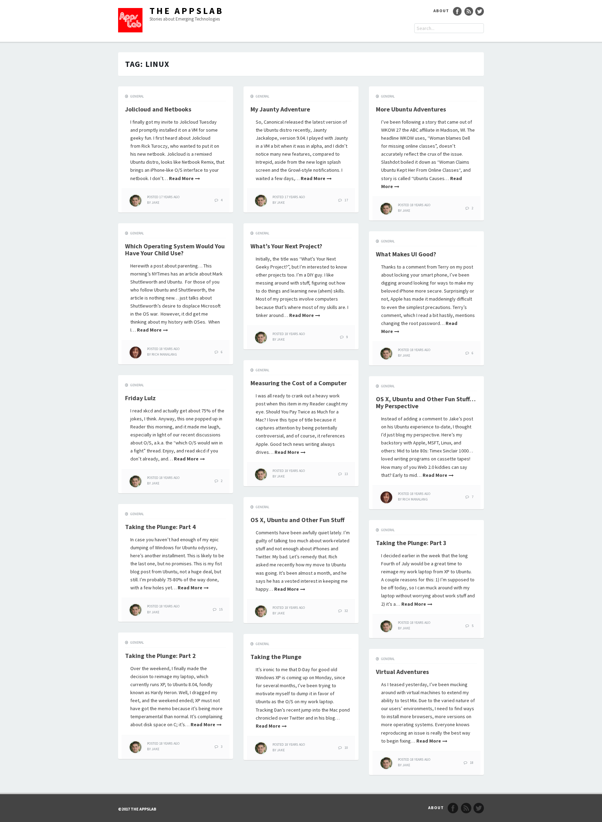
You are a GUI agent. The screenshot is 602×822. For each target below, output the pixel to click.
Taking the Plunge (275, 657)
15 (221, 609)
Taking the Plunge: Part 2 (160, 656)
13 (346, 474)
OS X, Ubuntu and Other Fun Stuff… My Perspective (426, 402)
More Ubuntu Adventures (411, 109)
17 (346, 200)
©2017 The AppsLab (137, 809)
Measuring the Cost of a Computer (298, 383)
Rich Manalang (164, 354)
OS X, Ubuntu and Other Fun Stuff (297, 520)
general (137, 96)
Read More (181, 178)
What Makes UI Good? (406, 254)
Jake (155, 202)
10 (346, 747)
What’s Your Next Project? (286, 246)
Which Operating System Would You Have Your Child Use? (175, 249)
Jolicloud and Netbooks (158, 109)
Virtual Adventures (402, 672)
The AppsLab (186, 10)
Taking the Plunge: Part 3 (411, 543)
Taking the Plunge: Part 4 (160, 527)
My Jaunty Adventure (280, 109)
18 (471, 762)
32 (346, 610)
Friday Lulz (140, 398)
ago (163, 197)
